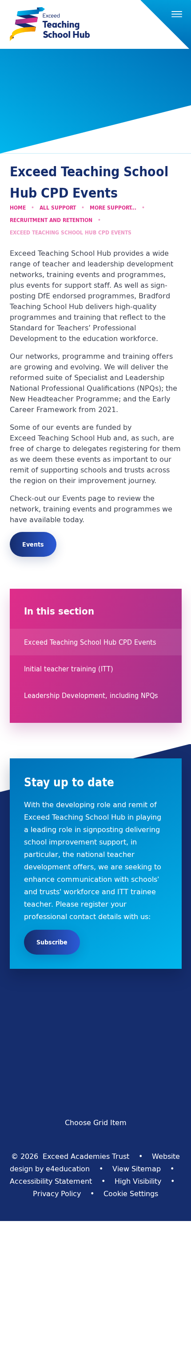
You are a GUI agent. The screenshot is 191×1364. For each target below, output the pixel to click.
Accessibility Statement (51, 1181)
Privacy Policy (57, 1193)
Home (18, 207)
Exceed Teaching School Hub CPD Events (70, 232)
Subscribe (52, 942)
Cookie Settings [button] (130, 1193)
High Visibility (138, 1181)
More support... (113, 207)
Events (33, 544)
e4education (68, 1168)
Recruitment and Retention (51, 220)
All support (58, 207)
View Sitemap (136, 1168)
